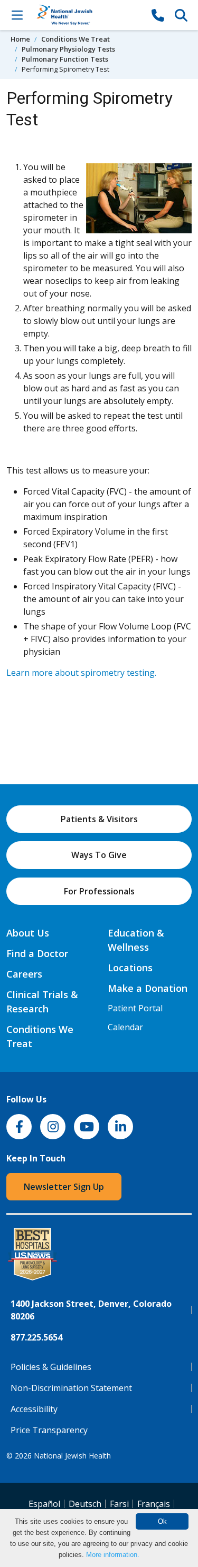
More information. (112, 1555)
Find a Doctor (37, 953)
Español (44, 1504)
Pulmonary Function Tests (65, 59)
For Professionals (99, 891)
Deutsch (85, 1504)
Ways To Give (99, 855)
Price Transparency (49, 1430)
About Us (27, 933)
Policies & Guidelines (51, 1367)
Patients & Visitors (99, 819)
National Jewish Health (72, 1456)
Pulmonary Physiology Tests (68, 49)
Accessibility (34, 1409)
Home (20, 39)
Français (153, 1504)
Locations (130, 967)
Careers (24, 974)
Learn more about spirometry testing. (81, 672)
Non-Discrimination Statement (71, 1388)
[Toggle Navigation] (16, 14)
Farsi (119, 1504)
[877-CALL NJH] (157, 14)
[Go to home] (87, 15)
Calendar (125, 1027)
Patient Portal (135, 1008)
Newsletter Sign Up (64, 1187)
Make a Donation (147, 988)
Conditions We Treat (75, 39)
